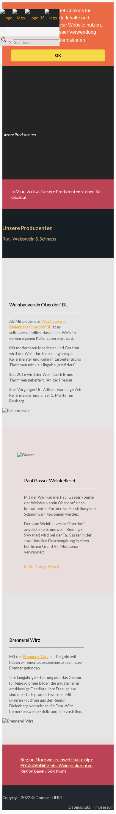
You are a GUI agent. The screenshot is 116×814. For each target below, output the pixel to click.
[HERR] (28, 18)
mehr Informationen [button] (64, 40)
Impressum (104, 807)
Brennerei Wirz (35, 656)
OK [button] (58, 55)
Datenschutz (79, 807)
